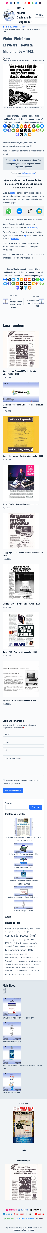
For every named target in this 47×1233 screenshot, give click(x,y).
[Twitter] (13, 126)
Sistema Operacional (12, 967)
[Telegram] (5, 130)
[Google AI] (25, 130)
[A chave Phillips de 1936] (23, 1031)
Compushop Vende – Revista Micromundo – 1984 (23, 456)
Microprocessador (12, 958)
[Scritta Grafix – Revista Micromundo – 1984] (21, 483)
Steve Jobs (25, 967)
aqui (13, 160)
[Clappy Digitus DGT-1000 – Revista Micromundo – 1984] (21, 531)
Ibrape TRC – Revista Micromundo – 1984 (20, 652)
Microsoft (11, 961)
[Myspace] (29, 130)
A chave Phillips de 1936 (23, 911)
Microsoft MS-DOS (22, 961)
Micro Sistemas (29, 957)
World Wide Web (11, 974)
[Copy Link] (21, 126)
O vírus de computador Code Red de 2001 (23, 897)
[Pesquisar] (31, 15)
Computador (25, 932)
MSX (16, 964)
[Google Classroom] (34, 130)
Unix (15, 971)
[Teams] (9, 130)
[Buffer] (21, 130)
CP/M (7, 940)
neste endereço (33, 227)
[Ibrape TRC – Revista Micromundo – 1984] (21, 630)
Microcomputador (19, 950)
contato (13, 193)
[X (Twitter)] (14, 3)
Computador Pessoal (20, 935)
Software (25, 60)
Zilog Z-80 (27, 974)
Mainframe (32, 946)
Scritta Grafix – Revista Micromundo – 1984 (20, 504)
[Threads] (21, 134)
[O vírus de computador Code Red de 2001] (23, 1007)
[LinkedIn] (18, 3)
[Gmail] (38, 130)
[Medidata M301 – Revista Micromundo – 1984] (21, 582)
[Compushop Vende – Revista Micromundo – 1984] (21, 434)
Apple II (24, 929)
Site (6, 750)
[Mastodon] (17, 134)
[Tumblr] (34, 126)
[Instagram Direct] (29, 211)
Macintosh (24, 946)
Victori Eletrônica (37, 60)
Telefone (31, 967)
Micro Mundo (16, 60)
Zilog (19, 974)
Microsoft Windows (34, 961)
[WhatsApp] (33, 3)
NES (21, 964)
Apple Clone (16, 928)
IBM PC (10, 943)
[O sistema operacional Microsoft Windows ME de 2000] (21, 392)
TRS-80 (8, 971)
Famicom (12, 940)
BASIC (38, 928)
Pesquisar (8, 803)
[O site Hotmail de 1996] (23, 1082)
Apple (8, 929)
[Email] (13, 130)
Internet (9, 946)
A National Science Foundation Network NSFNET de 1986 (22, 1067)
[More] (29, 134)
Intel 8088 (33, 943)
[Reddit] (29, 126)
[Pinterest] (25, 3)
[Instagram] (7, 3)
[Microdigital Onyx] (23, 1125)
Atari (32, 928)
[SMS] (42, 130)
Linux (16, 946)
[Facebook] (11, 3)
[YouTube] (29, 3)
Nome (7, 734)
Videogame (26, 970)
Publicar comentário (13, 791)
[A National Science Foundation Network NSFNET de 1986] (23, 1055)
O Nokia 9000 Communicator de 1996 (23, 854)
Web (37, 971)
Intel (19, 943)
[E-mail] (40, 3)
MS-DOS (9, 964)
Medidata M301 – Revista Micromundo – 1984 (21, 604)
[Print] (17, 130)
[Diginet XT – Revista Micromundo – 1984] (21, 679)
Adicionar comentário (13, 758)
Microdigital (9, 954)
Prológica (36, 964)
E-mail (7, 742)
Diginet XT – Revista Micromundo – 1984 (19, 700)
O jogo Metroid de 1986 (23, 867)
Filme (18, 940)
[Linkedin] (17, 126)
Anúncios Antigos (28, 173)
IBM (30, 940)
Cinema (8, 932)
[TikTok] (22, 3)
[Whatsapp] (38, 126)
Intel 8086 (26, 943)
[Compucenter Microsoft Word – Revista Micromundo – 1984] (21, 349)
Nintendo (28, 964)
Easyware (7, 60)
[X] (9, 126)
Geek (24, 940)
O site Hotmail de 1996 (11, 1093)
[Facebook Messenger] (36, 3)
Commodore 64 (16, 932)
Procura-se (15, 238)
